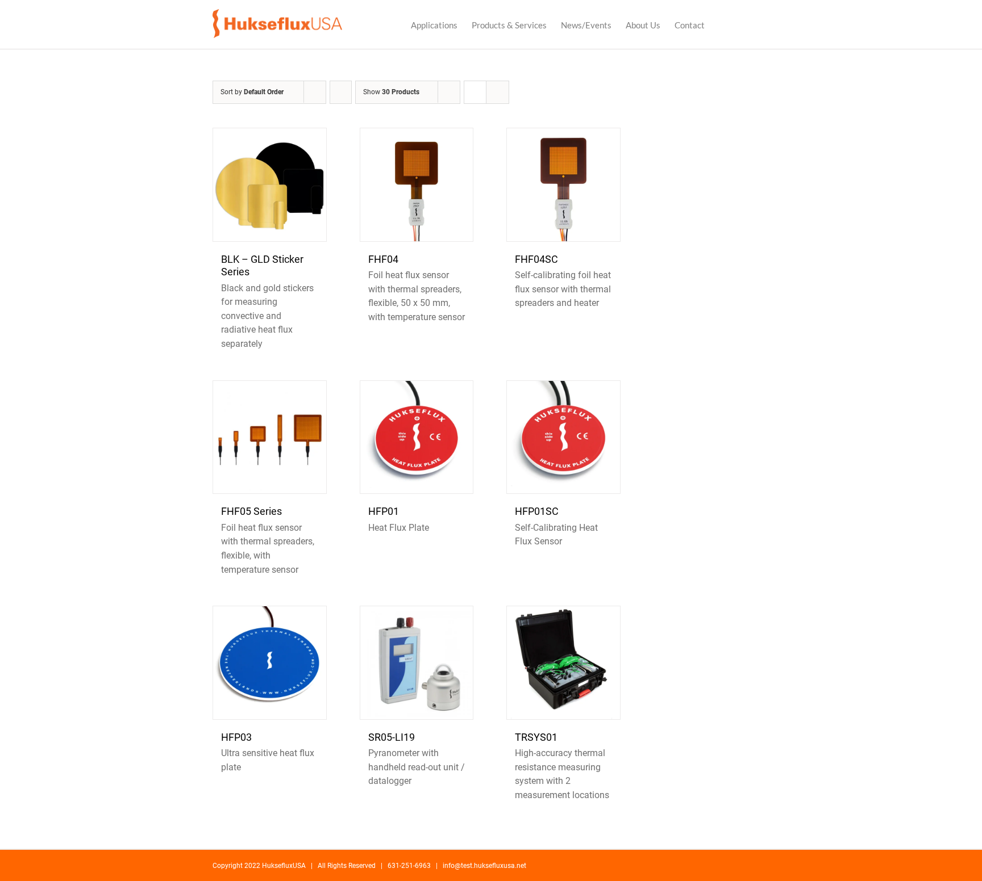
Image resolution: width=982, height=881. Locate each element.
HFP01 (383, 511)
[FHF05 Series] (270, 437)
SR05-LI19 (391, 737)
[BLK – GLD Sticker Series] (270, 185)
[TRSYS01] (563, 663)
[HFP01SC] (563, 437)
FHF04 (383, 259)
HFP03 (236, 737)
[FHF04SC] (563, 185)
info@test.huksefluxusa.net (484, 866)
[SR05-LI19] (417, 663)
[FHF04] (417, 185)
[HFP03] (270, 663)
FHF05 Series (251, 511)
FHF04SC (536, 259)
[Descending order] (341, 92)
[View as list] (497, 92)
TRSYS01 (536, 737)
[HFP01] (417, 437)
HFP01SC (537, 511)
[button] (751, 24)
